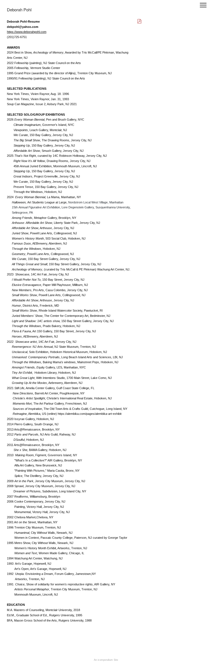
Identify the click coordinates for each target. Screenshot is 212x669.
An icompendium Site (106, 660)
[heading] (19, 10)
